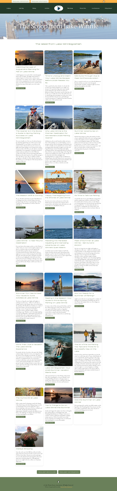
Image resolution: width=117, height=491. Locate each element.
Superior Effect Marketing (66, 487)
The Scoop (70, 8)
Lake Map (21, 8)
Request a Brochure (21, 1)
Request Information (39, 1)
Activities (47, 8)
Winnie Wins (83, 8)
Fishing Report (108, 8)
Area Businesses (96, 8)
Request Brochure (47, 472)
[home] (58, 8)
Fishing (34, 8)
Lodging (9, 8)
